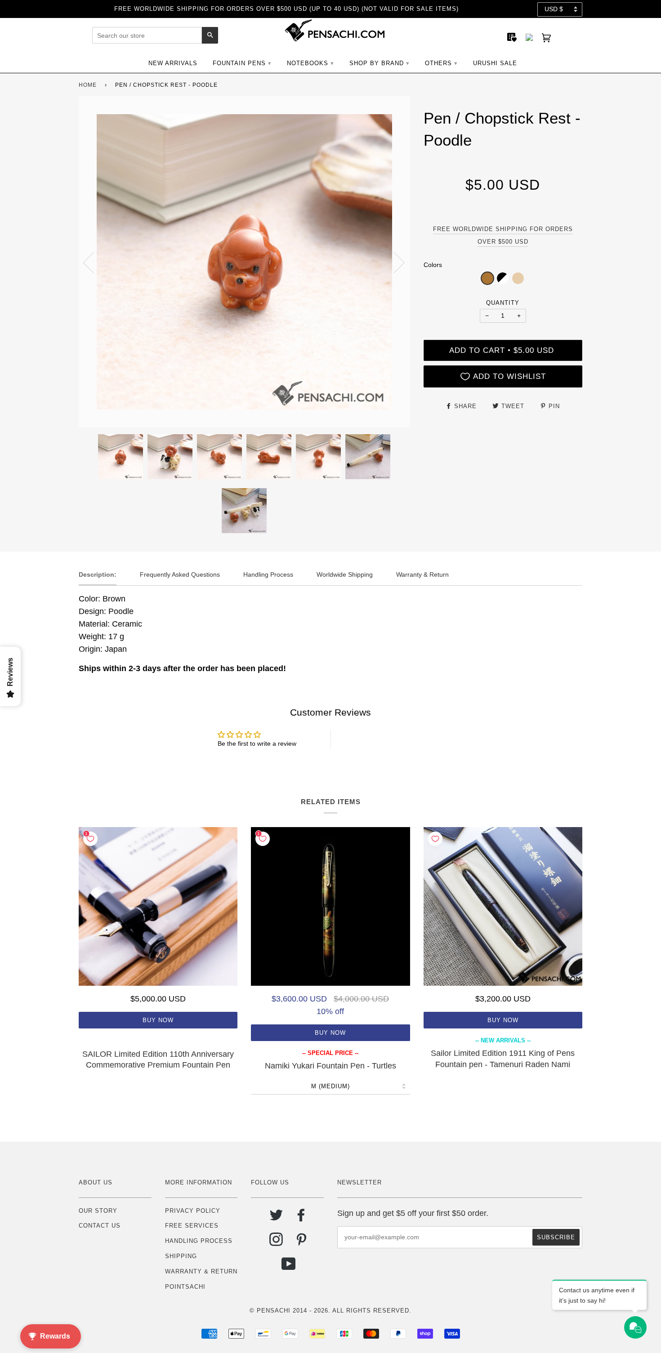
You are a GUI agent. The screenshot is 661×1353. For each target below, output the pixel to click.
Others (438, 63)
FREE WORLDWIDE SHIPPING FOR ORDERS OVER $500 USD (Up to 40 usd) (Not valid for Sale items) (286, 8)
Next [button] (393, 262)
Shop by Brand (376, 63)
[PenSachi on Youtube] (288, 1267)
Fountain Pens (239, 63)
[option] (244, 261)
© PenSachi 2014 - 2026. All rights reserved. (330, 1310)
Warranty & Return (201, 1271)
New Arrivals (172, 63)
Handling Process (198, 1240)
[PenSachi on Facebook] (301, 1218)
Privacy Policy (192, 1210)
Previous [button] (94, 262)
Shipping (181, 1256)
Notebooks (307, 63)
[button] (487, 278)
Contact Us (100, 1225)
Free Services (192, 1225)
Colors (433, 264)
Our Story (98, 1210)
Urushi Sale (495, 63)
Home (88, 85)
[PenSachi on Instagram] (276, 1242)
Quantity (502, 302)
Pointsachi (185, 1286)
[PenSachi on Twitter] (276, 1218)
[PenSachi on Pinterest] (301, 1242)
